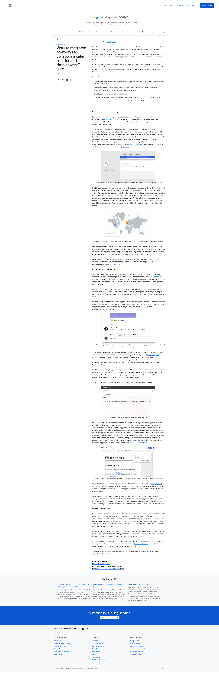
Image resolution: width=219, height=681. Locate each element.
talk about (115, 357)
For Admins (171, 5)
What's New (58, 654)
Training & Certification (99, 660)
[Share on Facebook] (67, 80)
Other (58, 73)
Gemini (99, 32)
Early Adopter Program (135, 144)
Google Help (58, 649)
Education (126, 32)
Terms (96, 668)
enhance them (156, 277)
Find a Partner (96, 649)
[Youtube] (75, 629)
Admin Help (58, 641)
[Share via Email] (58, 80)
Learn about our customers (139, 584)
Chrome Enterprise (136, 646)
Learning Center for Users (62, 643)
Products (163, 5)
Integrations (96, 657)
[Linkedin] (83, 629)
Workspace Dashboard (61, 652)
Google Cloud (134, 641)
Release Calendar (190, 5)
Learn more (125, 147)
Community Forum (60, 646)
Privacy (92, 668)
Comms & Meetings (63, 32)
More (136, 32)
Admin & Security (112, 32)
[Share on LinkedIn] (63, 80)
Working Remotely (98, 646)
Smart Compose (153, 355)
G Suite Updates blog (141, 544)
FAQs (94, 654)
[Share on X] (71, 80)
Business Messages (136, 652)
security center (108, 119)
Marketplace (96, 652)
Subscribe (207, 5)
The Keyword (111, 42)
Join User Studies (136, 654)
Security (95, 641)
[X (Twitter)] (79, 629)
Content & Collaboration (82, 32)
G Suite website (143, 541)
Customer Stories (98, 643)
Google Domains (135, 643)
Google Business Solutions (138, 649)
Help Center (180, 5)
